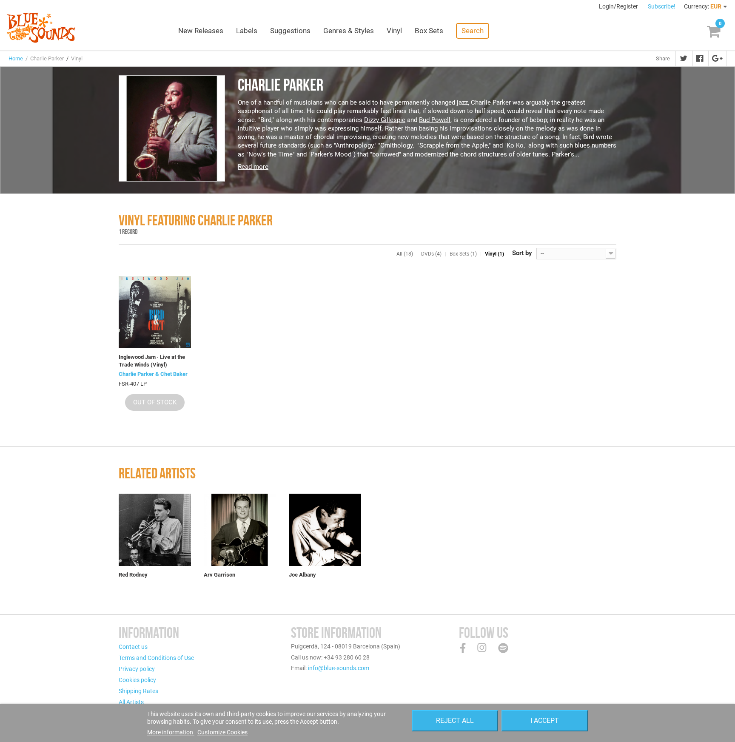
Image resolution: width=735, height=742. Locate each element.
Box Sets (429, 30)
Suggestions (290, 30)
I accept (544, 720)
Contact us (133, 646)
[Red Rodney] (155, 530)
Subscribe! (661, 6)
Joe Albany (302, 574)
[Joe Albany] (325, 530)
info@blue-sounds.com (338, 668)
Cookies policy (137, 680)
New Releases (200, 30)
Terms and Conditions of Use (156, 657)
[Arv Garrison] (240, 530)
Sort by (522, 253)
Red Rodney (133, 574)
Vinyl (394, 30)
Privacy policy (137, 668)
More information (170, 732)
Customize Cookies (222, 732)
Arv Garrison (219, 574)
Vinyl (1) (494, 254)
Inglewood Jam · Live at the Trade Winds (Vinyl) (152, 361)
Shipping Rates (138, 691)
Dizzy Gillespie (384, 120)
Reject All (455, 720)
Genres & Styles (348, 30)
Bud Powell (434, 120)
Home (16, 58)
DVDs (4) (431, 254)
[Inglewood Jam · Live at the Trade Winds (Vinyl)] (155, 312)
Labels (246, 30)
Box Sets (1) (463, 254)
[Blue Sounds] (41, 27)
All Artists (131, 702)
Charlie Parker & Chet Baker (153, 374)
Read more (253, 167)
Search (473, 30)
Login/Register (619, 6)
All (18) (404, 254)
